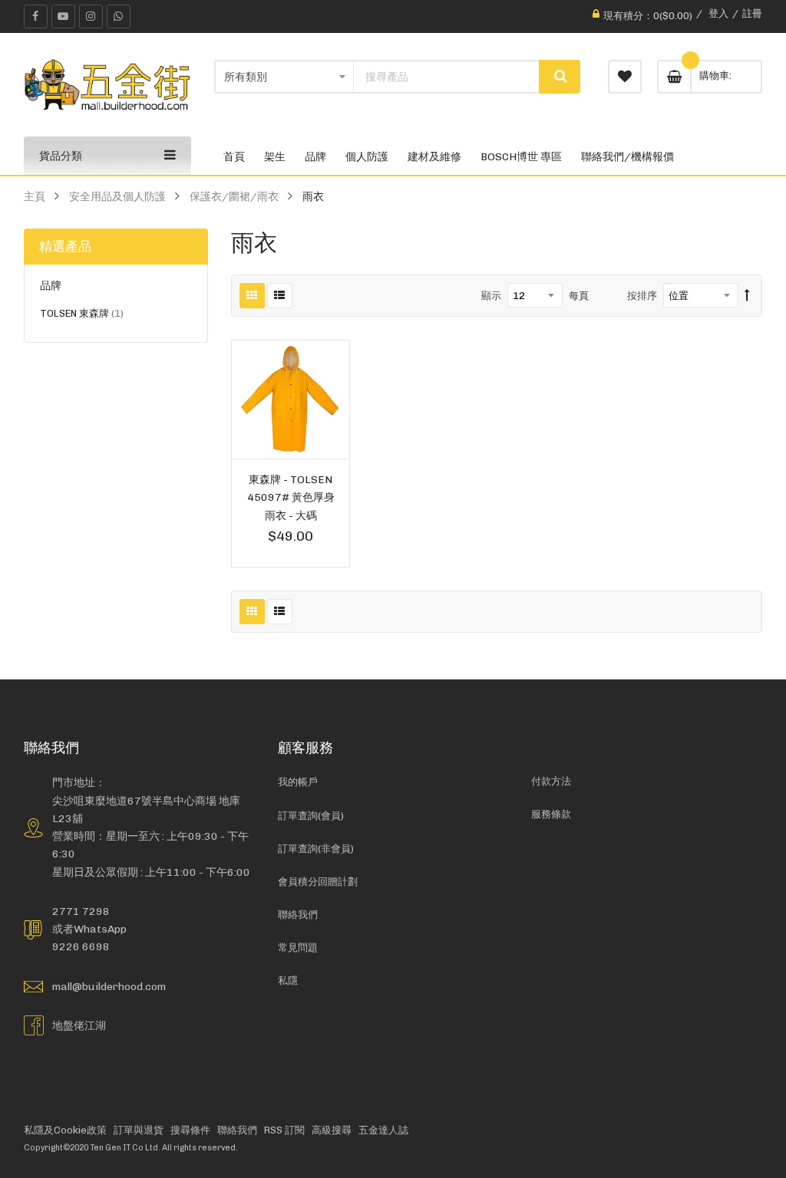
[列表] (279, 295)
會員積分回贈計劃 (318, 881)
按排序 (642, 295)
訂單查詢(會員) (311, 815)
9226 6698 (81, 946)
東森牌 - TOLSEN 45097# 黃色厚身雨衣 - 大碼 (291, 497)
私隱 (288, 980)
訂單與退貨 (138, 1130)
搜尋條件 (190, 1130)
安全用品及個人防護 (117, 196)
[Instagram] (91, 16)
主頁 (34, 196)
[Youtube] (63, 16)
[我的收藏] (625, 77)
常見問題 (298, 947)
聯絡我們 (298, 914)
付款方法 (551, 781)
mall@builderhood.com (109, 986)
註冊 (752, 13)
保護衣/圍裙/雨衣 (234, 196)
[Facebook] (36, 16)
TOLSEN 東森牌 (82, 315)
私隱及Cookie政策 (65, 1130)
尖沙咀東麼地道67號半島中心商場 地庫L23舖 (146, 809)
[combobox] (446, 76)
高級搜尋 (332, 1130)
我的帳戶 (298, 782)
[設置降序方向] (747, 296)
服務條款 (551, 814)
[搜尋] (559, 77)
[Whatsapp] (118, 16)
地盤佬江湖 (79, 1025)
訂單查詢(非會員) (316, 848)
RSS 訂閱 (284, 1130)
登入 (718, 13)
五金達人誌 (383, 1130)
